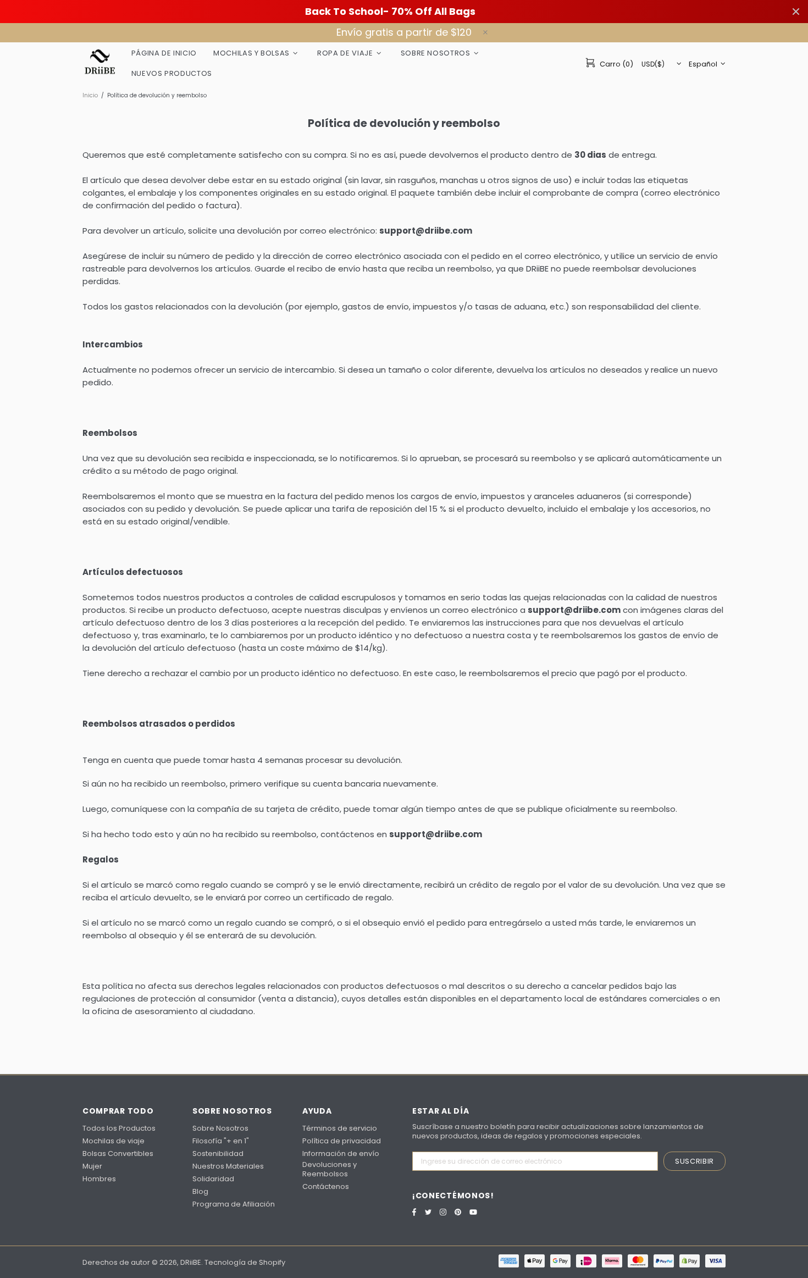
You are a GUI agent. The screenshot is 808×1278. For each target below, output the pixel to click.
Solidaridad (213, 1178)
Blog (200, 1191)
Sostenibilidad (217, 1153)
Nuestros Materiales (228, 1166)
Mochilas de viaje (113, 1141)
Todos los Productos (119, 1128)
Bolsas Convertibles (117, 1153)
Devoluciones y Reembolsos (329, 1169)
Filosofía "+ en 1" (220, 1141)
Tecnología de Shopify (244, 1262)
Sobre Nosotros (220, 1128)
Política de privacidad (341, 1141)
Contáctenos (325, 1186)
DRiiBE (100, 63)
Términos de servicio (339, 1128)
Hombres (99, 1178)
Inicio (90, 95)
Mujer (92, 1166)
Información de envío (340, 1153)
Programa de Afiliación (233, 1204)
